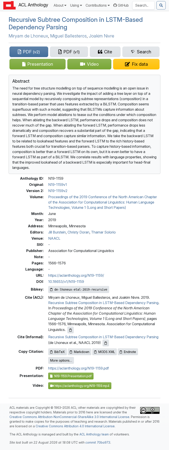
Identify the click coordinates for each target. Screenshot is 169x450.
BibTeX (59, 352)
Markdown (81, 352)
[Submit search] (161, 5)
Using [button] (74, 5)
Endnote (130, 352)
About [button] (58, 5)
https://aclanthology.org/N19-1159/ (76, 275)
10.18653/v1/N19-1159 (66, 281)
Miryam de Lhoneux (28, 36)
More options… (61, 360)
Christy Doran (78, 232)
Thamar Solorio (103, 232)
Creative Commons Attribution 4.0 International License (75, 426)
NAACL (54, 238)
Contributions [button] (96, 5)
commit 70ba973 (97, 442)
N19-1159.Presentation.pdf (72, 376)
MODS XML (106, 352)
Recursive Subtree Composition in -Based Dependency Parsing (76, 23)
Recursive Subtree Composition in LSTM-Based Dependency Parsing (103, 303)
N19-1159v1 (57, 184)
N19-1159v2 (57, 191)
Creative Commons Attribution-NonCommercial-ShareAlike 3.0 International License (69, 417)
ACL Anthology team (94, 434)
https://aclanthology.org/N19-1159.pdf (78, 368)
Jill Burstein (57, 232)
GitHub (123, 5)
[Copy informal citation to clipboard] (106, 343)
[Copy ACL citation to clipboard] (70, 330)
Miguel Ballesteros (68, 36)
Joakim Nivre (101, 36)
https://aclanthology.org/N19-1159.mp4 (81, 386)
